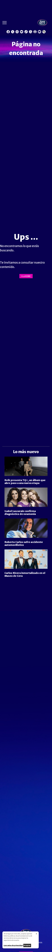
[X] (12, 31)
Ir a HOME (26, 276)
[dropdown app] (35, 31)
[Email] (39, 31)
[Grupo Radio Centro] (30, 31)
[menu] (4, 23)
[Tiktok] (26, 31)
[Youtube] (21, 31)
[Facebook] (8, 31)
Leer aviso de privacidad (13, 945)
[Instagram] (17, 31)
